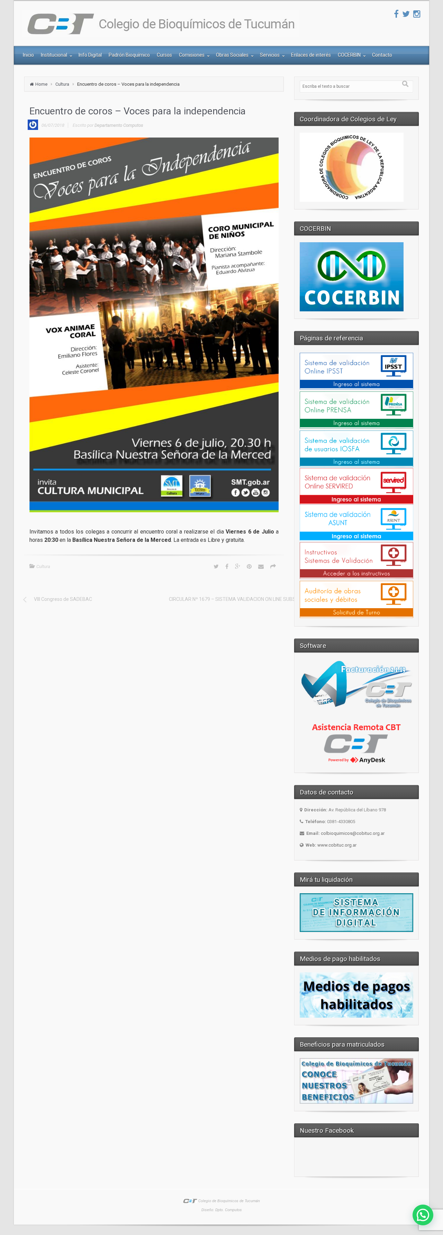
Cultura (62, 84)
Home (41, 84)
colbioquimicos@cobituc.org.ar (353, 833)
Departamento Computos (118, 125)
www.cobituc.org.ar (336, 845)
